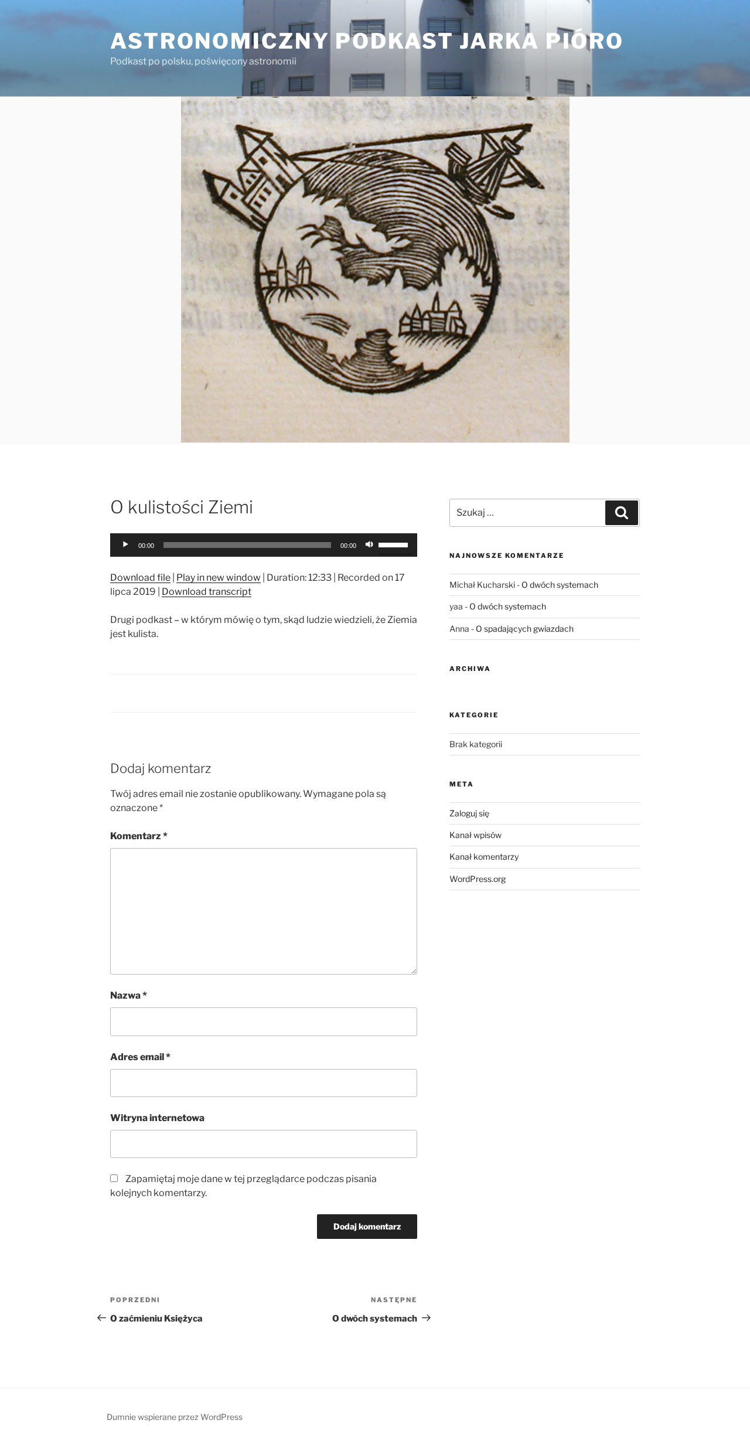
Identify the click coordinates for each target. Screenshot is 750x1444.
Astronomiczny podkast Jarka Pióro (367, 41)
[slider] (395, 543)
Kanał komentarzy (484, 856)
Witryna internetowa (157, 1117)
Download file (140, 577)
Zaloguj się (469, 813)
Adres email (140, 1056)
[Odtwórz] (125, 545)
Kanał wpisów (475, 835)
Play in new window (218, 577)
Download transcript (206, 591)
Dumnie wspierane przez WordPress (175, 1417)
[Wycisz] (369, 545)
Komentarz (139, 836)
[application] (263, 545)
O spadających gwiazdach (525, 629)
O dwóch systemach (559, 585)
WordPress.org (477, 879)
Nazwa (128, 995)
